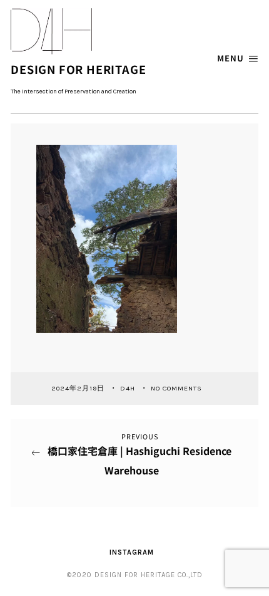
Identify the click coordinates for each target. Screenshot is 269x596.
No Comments (176, 388)
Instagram (131, 552)
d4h (129, 388)
